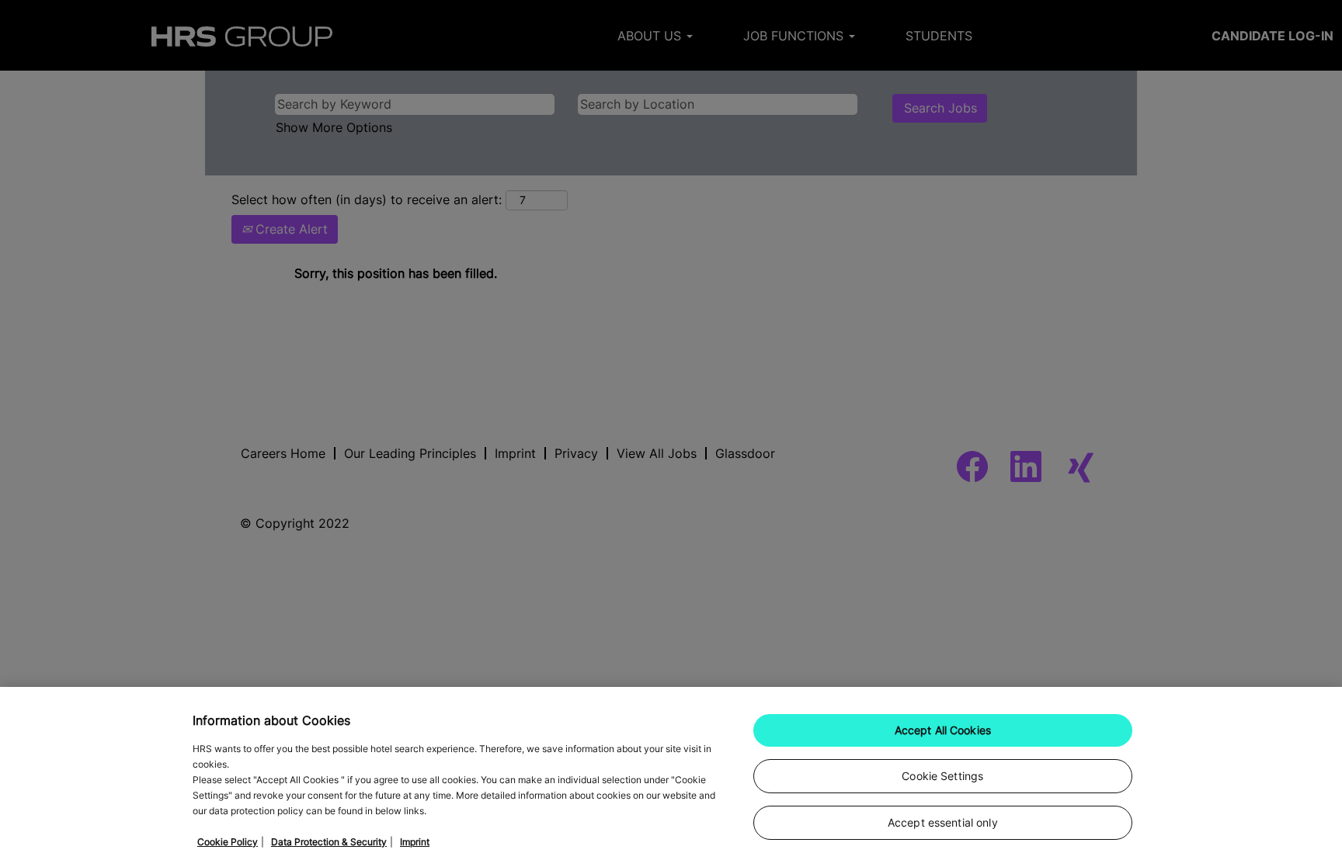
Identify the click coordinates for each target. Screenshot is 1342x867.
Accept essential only (943, 822)
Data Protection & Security (329, 842)
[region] (671, 777)
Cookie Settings (942, 775)
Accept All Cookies (943, 730)
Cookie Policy (227, 842)
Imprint (414, 842)
